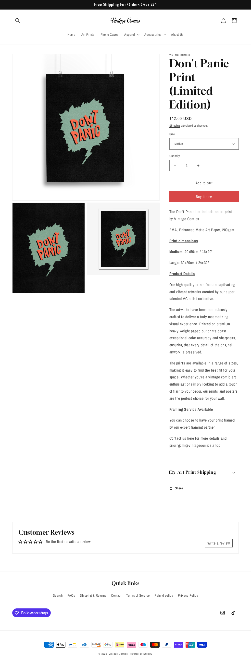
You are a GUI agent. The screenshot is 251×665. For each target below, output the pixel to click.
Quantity (174, 156)
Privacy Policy (188, 595)
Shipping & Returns (93, 595)
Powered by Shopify (140, 653)
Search (58, 595)
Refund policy (163, 595)
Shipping (174, 126)
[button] (17, 20)
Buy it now (204, 196)
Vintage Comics (118, 653)
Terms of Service (138, 595)
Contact (116, 595)
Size (172, 134)
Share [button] (179, 488)
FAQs (71, 595)
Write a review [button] (218, 543)
